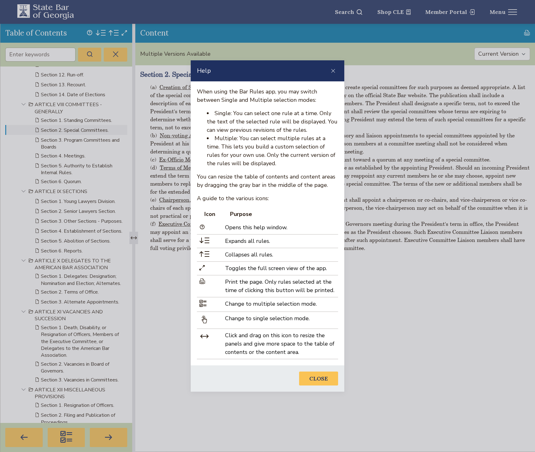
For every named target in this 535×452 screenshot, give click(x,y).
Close (318, 378)
